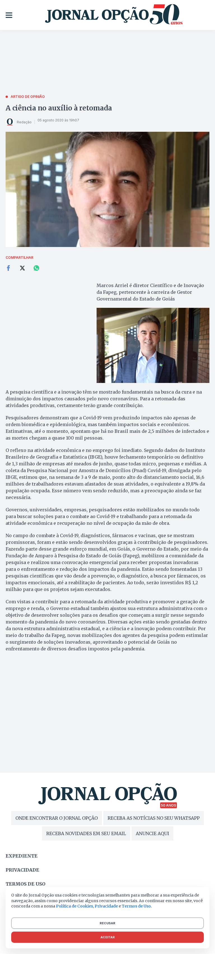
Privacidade (22, 870)
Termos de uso (25, 884)
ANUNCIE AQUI (152, 833)
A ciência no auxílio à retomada (59, 108)
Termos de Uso (136, 906)
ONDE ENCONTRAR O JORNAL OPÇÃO (56, 818)
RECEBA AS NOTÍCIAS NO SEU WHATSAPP (154, 818)
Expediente (22, 856)
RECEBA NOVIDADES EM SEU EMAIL (86, 833)
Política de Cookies (74, 906)
